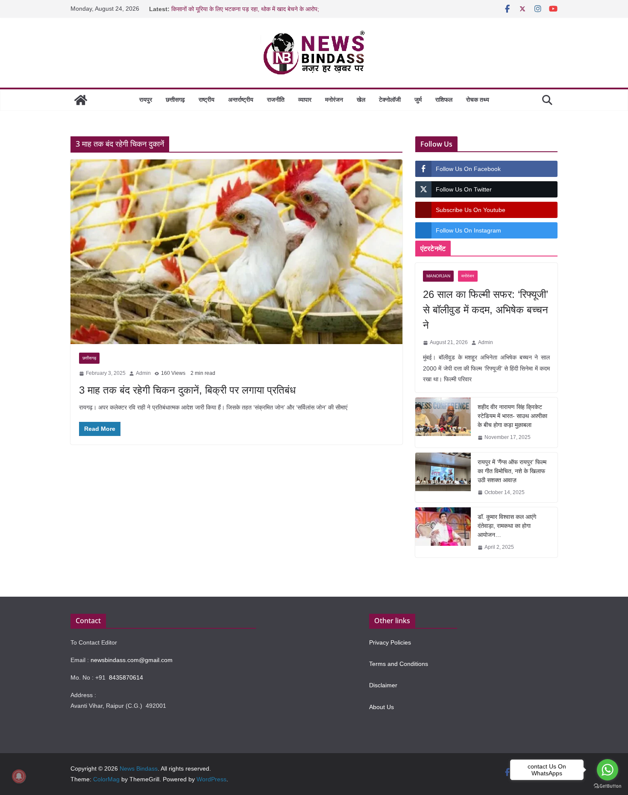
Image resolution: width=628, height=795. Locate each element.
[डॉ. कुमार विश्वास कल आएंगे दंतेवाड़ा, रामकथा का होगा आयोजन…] (443, 532)
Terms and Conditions (398, 663)
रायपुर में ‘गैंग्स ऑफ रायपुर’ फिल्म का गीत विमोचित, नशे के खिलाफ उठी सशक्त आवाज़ (512, 471)
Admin (143, 373)
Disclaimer (383, 685)
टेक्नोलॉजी (390, 99)
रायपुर (145, 99)
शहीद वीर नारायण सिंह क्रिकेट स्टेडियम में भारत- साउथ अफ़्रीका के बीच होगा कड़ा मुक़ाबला (512, 415)
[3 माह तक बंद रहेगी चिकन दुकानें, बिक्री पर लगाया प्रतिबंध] (236, 251)
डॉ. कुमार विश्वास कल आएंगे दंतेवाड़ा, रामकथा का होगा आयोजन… (507, 525)
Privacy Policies (390, 642)
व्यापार (304, 99)
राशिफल (443, 99)
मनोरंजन (334, 99)
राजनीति (276, 99)
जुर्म (418, 99)
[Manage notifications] (19, 776)
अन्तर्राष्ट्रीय (240, 99)
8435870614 (126, 677)
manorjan (438, 276)
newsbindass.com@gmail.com (132, 660)
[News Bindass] (80, 100)
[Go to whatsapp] (607, 769)
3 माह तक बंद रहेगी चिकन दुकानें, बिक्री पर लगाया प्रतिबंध (187, 390)
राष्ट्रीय (206, 99)
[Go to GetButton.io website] (607, 786)
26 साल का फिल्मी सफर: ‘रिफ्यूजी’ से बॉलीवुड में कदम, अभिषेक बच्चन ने (485, 310)
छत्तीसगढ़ (175, 99)
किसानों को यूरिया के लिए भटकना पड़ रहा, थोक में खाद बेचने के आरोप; (245, 9)
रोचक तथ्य (477, 99)
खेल (361, 99)
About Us (381, 707)
